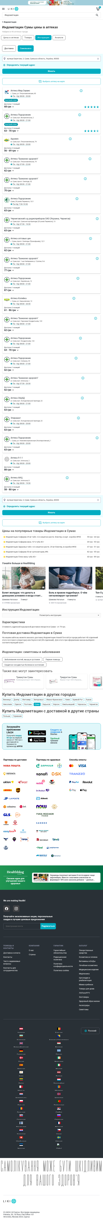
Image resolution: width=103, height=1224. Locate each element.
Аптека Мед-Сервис (81, 90)
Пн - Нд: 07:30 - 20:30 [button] (21, 383)
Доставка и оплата (11, 953)
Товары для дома (86, 989)
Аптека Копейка (74, 298)
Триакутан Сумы (24, 677)
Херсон (56, 704)
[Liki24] (9, 1201)
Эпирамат (78, 418)
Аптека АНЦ (67, 477)
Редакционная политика (60, 958)
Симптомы (84, 1009)
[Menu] (3, 9)
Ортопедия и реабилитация (85, 979)
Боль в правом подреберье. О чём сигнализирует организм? (68, 594)
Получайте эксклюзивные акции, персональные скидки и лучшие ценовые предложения (28, 918)
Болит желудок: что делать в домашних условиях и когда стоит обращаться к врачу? (21, 594)
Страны (32, 954)
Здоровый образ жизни (89, 1001)
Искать (51, 71)
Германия (17, 716)
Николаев (7, 704)
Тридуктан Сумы (68, 677)
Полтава (28, 704)
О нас (31, 950)
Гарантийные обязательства (60, 951)
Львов (88, 700)
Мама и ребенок (86, 984)
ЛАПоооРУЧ (84, 993)
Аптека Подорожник (79, 114)
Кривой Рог (78, 700)
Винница (7, 700)
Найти (97, 15)
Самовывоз (25, 48)
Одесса (18, 704)
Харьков (46, 704)
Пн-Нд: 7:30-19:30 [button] (20, 204)
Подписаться (48, 926)
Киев (67, 700)
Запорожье (38, 700)
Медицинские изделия (89, 969)
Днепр (16, 700)
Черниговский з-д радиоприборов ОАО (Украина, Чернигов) (97, 218)
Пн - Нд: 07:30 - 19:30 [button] (21, 224)
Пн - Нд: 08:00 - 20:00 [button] (21, 96)
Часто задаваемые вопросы (11, 962)
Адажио (70, 138)
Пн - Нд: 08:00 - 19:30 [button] (21, 483)
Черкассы (81, 704)
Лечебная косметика (88, 965)
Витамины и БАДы (87, 961)
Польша (6, 716)
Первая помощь (53, 659)
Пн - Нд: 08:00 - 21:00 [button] (21, 120)
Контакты (7, 957)
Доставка (9, 48)
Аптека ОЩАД (82, 398)
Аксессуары (84, 1005)
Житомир (26, 700)
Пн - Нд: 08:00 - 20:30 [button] (21, 304)
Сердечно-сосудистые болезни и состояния (24, 665)
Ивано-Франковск (54, 700)
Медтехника (84, 974)
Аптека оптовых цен (90, 238)
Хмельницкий (68, 704)
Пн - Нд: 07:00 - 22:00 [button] (21, 164)
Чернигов (93, 704)
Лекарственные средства (86, 951)
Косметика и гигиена (88, 957)
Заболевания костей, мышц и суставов (22, 659)
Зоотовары (84, 997)
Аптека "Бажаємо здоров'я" (90, 158)
